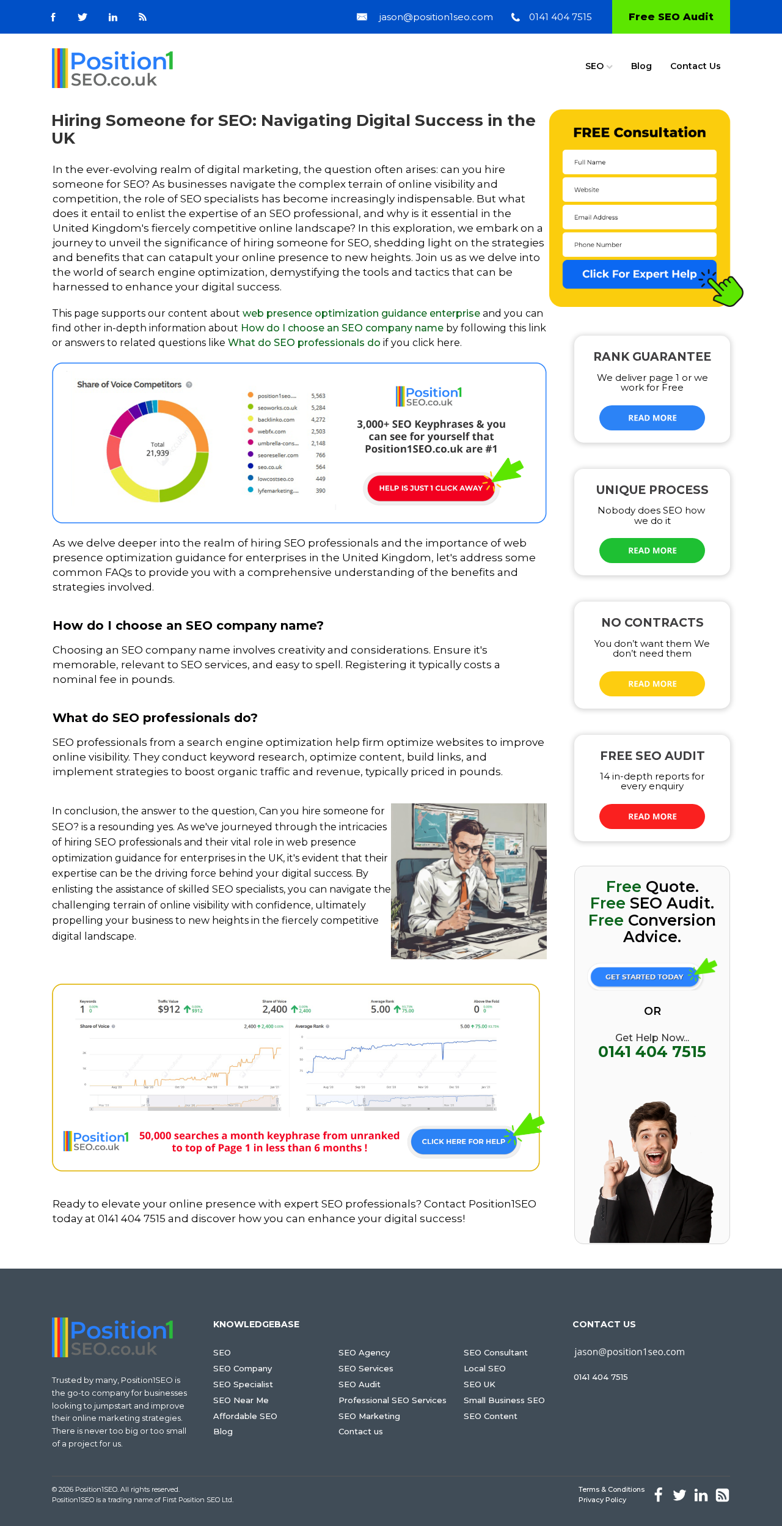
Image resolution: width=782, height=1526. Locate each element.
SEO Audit (359, 1384)
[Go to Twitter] (82, 17)
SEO (594, 66)
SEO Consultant (496, 1352)
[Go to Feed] (143, 17)
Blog (641, 66)
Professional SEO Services (392, 1400)
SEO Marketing (369, 1416)
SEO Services (365, 1368)
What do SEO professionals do (304, 342)
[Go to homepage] (112, 68)
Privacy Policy (602, 1499)
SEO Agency (364, 1352)
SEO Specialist (243, 1384)
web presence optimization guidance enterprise (361, 313)
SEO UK (479, 1384)
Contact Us (695, 66)
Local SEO (485, 1368)
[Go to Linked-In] (113, 17)
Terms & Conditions (612, 1489)
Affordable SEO (245, 1416)
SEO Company (242, 1368)
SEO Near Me (241, 1400)
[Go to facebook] (53, 17)
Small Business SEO (504, 1400)
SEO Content (490, 1416)
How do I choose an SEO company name (342, 328)
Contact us (360, 1431)
